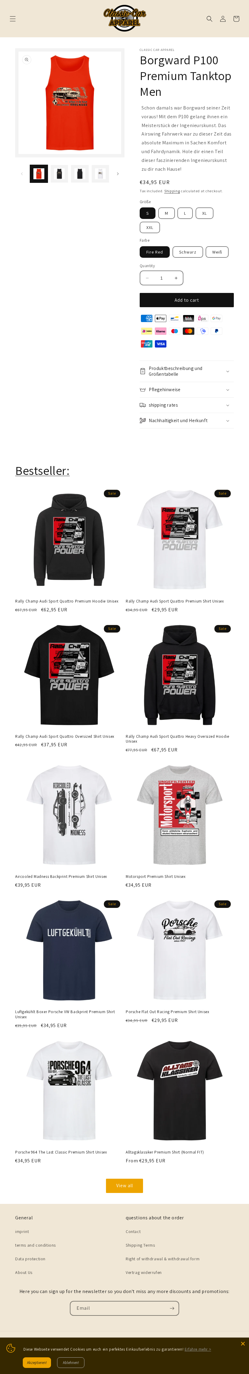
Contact (133, 1231)
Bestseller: (42, 470)
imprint (22, 1231)
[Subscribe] (172, 1308)
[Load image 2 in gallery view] (59, 174)
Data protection (30, 1258)
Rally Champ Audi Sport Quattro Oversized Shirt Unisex (64, 736)
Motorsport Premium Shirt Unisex (156, 876)
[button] (12, 18)
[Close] (243, 1344)
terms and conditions (35, 1245)
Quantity (147, 265)
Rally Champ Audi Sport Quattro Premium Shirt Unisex (175, 601)
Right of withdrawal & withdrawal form (163, 1258)
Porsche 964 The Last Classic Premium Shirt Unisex (61, 1152)
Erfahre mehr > (198, 1349)
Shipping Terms (140, 1245)
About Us (23, 1272)
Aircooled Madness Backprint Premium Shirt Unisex (61, 876)
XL (204, 213)
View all (124, 1185)
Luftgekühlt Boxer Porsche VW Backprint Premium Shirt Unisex (65, 1015)
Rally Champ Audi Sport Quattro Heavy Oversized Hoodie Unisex (177, 739)
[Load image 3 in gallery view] (80, 174)
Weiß (217, 252)
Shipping (172, 191)
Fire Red (154, 252)
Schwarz (187, 252)
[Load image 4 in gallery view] (100, 174)
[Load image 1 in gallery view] (39, 174)
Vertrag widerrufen (144, 1272)
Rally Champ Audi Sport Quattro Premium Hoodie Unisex (66, 601)
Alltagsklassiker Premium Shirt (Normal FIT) (165, 1152)
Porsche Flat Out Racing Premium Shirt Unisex (167, 1012)
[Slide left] (22, 173)
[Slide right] (117, 173)
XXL (149, 227)
